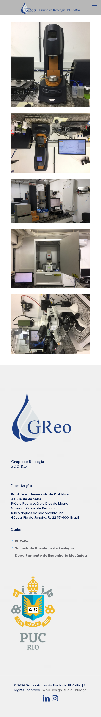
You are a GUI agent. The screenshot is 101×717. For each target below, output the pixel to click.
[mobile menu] (94, 7)
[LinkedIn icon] (46, 698)
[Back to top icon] (91, 707)
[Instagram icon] (55, 698)
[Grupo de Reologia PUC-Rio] (50, 7)
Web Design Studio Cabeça (64, 690)
